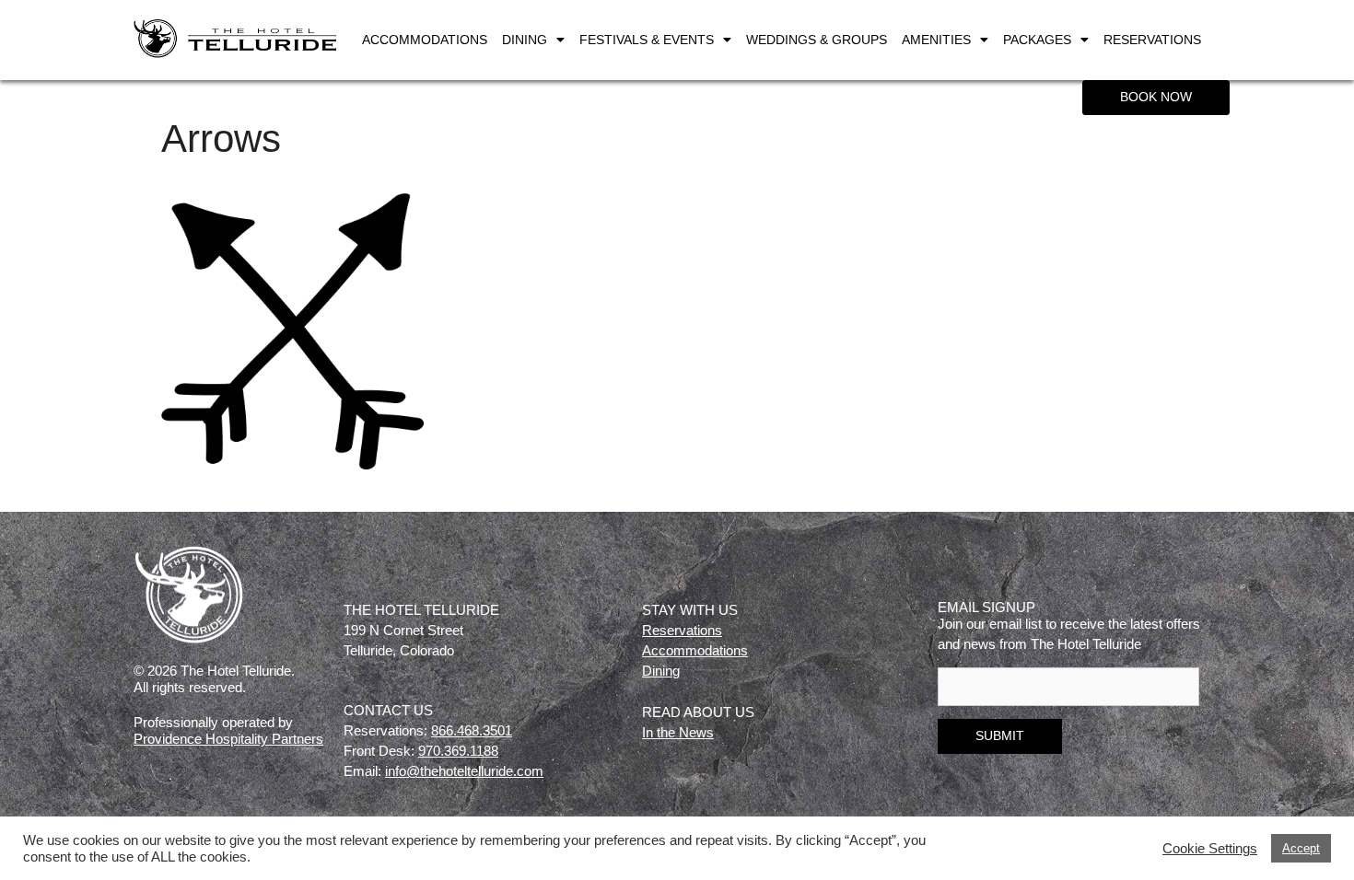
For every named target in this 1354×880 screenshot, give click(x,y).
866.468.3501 (471, 730)
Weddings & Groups (816, 39)
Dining (524, 39)
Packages (1037, 39)
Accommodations (424, 39)
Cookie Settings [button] (1209, 848)
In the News (678, 732)
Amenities (936, 39)
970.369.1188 (458, 750)
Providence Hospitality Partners (228, 739)
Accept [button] (1301, 848)
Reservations (1152, 39)
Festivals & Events (646, 39)
